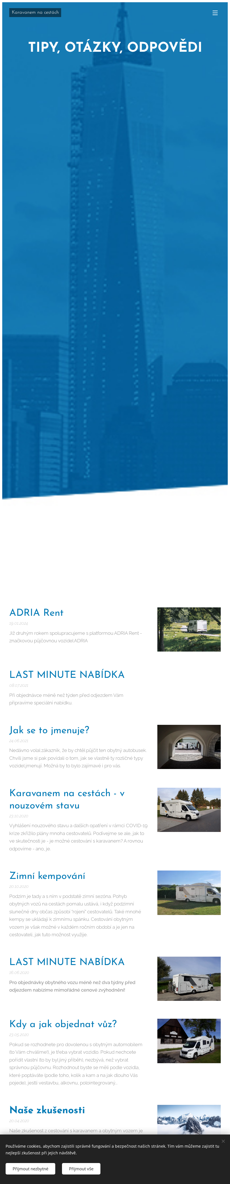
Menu (215, 12)
